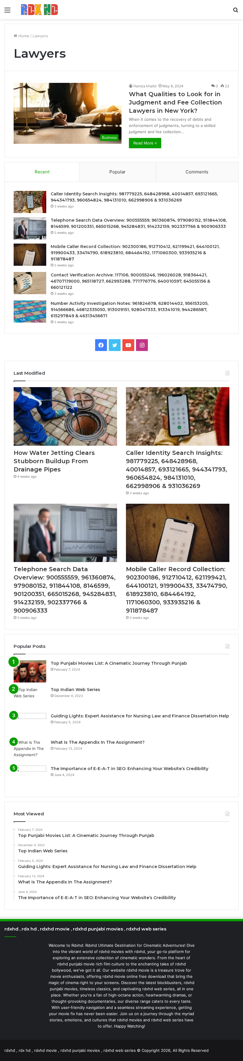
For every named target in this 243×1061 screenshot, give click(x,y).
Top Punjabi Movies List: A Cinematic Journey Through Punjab (119, 663)
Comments (197, 172)
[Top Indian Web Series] (30, 698)
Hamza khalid (144, 86)
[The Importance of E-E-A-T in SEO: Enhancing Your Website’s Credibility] (30, 777)
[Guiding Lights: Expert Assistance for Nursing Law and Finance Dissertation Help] (30, 724)
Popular (117, 172)
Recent (42, 172)
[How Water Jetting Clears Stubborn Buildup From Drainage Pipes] (65, 416)
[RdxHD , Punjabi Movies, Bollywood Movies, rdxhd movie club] (39, 9)
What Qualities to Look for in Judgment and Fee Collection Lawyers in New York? (175, 102)
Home (23, 35)
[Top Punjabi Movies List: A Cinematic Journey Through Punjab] (30, 671)
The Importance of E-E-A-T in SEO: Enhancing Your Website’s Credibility (129, 768)
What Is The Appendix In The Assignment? (98, 742)
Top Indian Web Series (75, 689)
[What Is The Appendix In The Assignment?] (30, 750)
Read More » (145, 143)
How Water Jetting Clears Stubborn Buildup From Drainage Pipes (54, 461)
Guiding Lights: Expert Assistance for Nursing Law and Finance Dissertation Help (140, 716)
